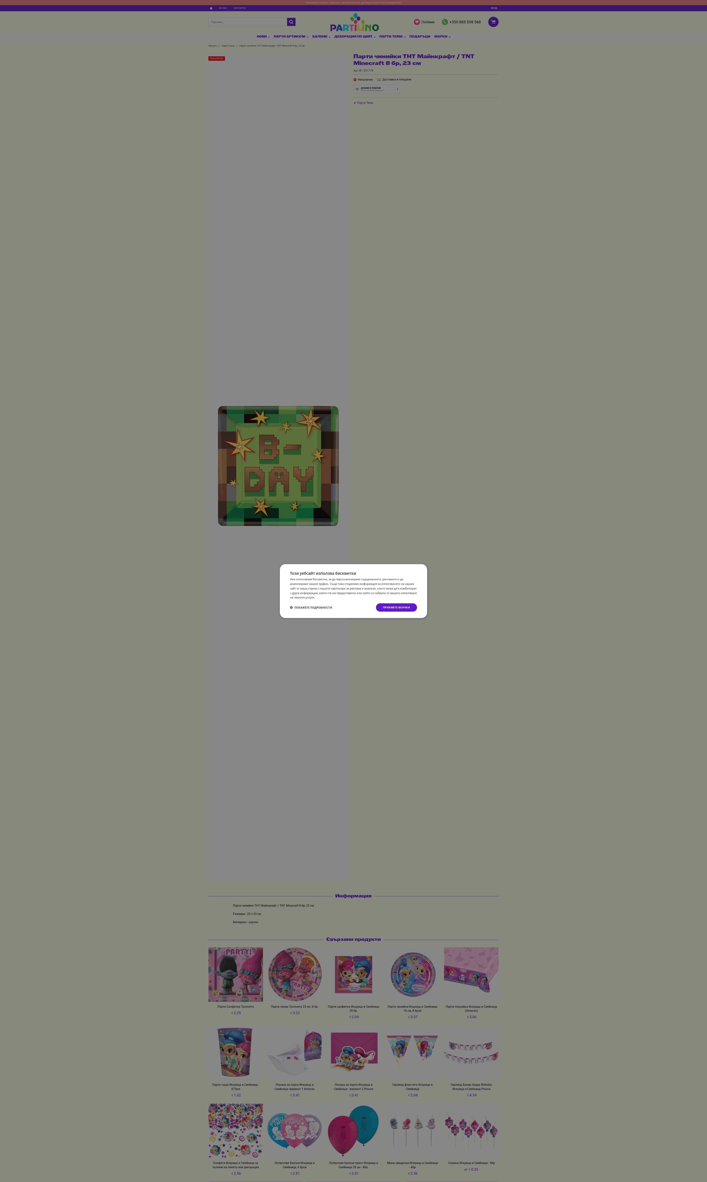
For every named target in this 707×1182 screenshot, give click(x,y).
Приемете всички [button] (396, 607)
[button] (311, 607)
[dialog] (353, 591)
